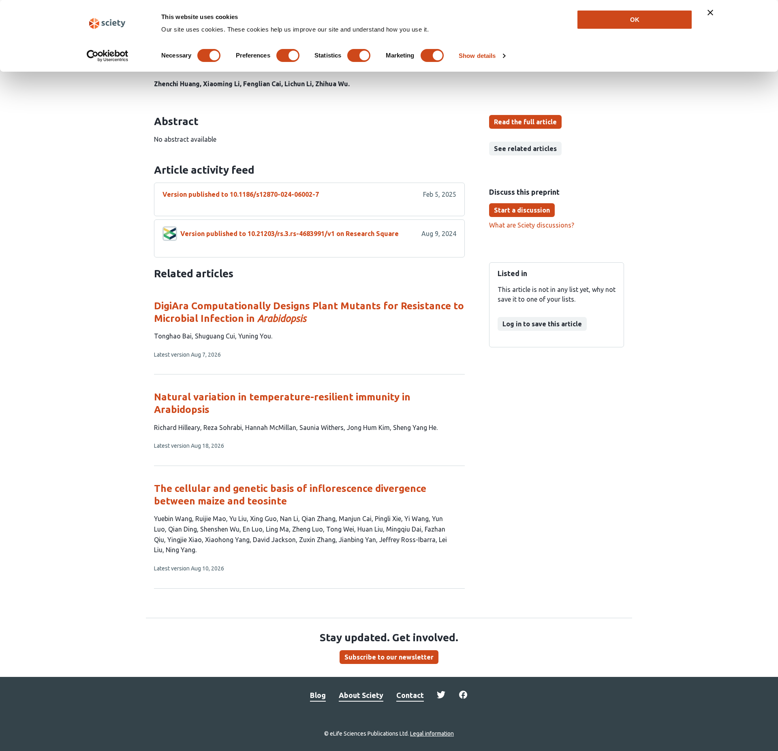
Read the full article (525, 122)
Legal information (432, 733)
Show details (477, 55)
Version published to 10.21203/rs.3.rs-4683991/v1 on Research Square (289, 233)
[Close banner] (710, 12)
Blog (318, 695)
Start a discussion (522, 210)
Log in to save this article (542, 324)
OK (634, 19)
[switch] (287, 55)
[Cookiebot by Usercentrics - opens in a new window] (107, 56)
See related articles (525, 148)
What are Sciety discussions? (531, 225)
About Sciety (361, 695)
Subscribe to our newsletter (389, 657)
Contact (410, 695)
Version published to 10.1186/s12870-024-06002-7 (240, 194)
